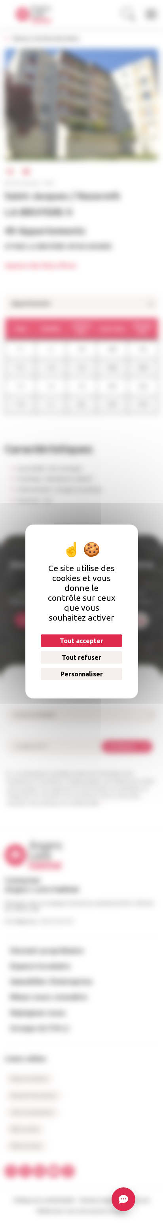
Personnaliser (81, 674)
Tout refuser (81, 657)
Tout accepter (81, 640)
